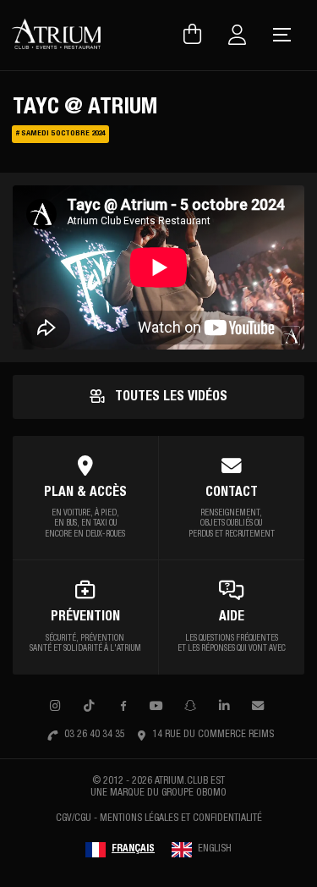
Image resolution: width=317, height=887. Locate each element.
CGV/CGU (73, 819)
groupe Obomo (194, 793)
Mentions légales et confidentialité (181, 819)
